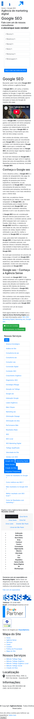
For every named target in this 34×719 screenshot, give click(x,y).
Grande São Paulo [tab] (22, 524)
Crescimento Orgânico (13, 376)
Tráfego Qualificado (13, 448)
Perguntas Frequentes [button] (12, 471)
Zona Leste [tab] (9, 524)
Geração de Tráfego (13, 389)
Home (8, 638)
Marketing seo (20, 319)
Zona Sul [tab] (22, 520)
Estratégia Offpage (12, 385)
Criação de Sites (12, 668)
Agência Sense (11, 640)
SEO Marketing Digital (13, 443)
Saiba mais (12, 715)
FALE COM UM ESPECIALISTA (15, 70)
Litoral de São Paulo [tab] (17, 527)
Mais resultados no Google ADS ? (17, 488)
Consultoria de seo (12, 353)
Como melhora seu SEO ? (14, 482)
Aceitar (3, 718)
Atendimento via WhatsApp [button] (14, 329)
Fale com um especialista (11, 590)
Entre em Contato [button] (11, 326)
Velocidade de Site (12, 452)
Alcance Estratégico (13, 344)
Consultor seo (11, 362)
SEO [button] (6, 340)
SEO (23, 317)
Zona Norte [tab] (23, 516)
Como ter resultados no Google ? (17, 477)
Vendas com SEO (12, 457)
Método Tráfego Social (14, 666)
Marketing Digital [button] (22, 461)
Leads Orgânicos (11, 403)
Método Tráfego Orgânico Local (17, 663)
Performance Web (12, 425)
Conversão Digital (12, 366)
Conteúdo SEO (11, 371)
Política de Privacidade (14, 649)
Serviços (9, 642)
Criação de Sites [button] (11, 468)
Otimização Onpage (13, 416)
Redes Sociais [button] (10, 464)
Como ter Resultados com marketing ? (15, 501)
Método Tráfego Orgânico (15, 661)
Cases (8, 644)
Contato (9, 647)
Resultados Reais (12, 430)
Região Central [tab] (12, 516)
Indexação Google (12, 398)
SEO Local (9, 439)
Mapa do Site (11, 651)
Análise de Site (11, 348)
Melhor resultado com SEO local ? (15, 495)
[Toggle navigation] (27, 3)
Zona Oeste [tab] (13, 520)
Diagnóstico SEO (12, 380)
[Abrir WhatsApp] (29, 714)
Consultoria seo (11, 357)
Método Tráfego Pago (13, 659)
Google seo (10, 394)
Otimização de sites (13, 421)
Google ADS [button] (9, 461)
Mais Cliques (10, 407)
